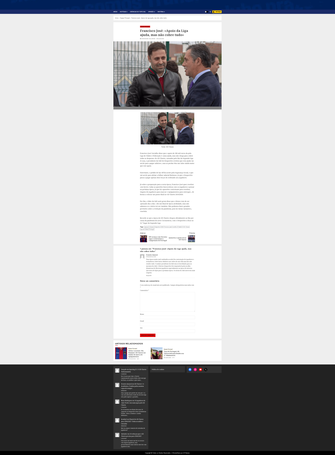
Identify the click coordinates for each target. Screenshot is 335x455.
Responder (149, 275)
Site (141, 328)
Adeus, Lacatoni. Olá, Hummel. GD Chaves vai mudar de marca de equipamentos (137, 354)
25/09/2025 (168, 357)
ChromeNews (176, 453)
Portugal (152, 229)
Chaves (151, 227)
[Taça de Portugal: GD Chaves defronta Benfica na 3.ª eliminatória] (157, 353)
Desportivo (157, 227)
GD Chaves (186, 227)
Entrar (218, 12)
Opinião (151, 12)
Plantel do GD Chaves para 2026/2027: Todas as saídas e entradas (132, 421)
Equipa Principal (145, 26)
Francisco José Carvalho (170, 227)
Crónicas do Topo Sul (138, 12)
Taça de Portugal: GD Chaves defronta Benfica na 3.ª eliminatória (174, 353)
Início (115, 12)
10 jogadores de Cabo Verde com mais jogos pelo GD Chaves (133, 403)
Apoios (146, 227)
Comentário (144, 290)
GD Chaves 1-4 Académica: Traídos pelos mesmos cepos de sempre (132, 386)
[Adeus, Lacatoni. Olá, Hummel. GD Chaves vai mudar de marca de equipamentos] (121, 353)
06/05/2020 (161, 39)
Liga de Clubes (144, 229)
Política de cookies (158, 369)
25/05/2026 (133, 359)
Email (142, 321)
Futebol (180, 227)
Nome (142, 314)
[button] (210, 11)
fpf (162, 227)
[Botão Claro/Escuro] (206, 12)
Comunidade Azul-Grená (148, 39)
